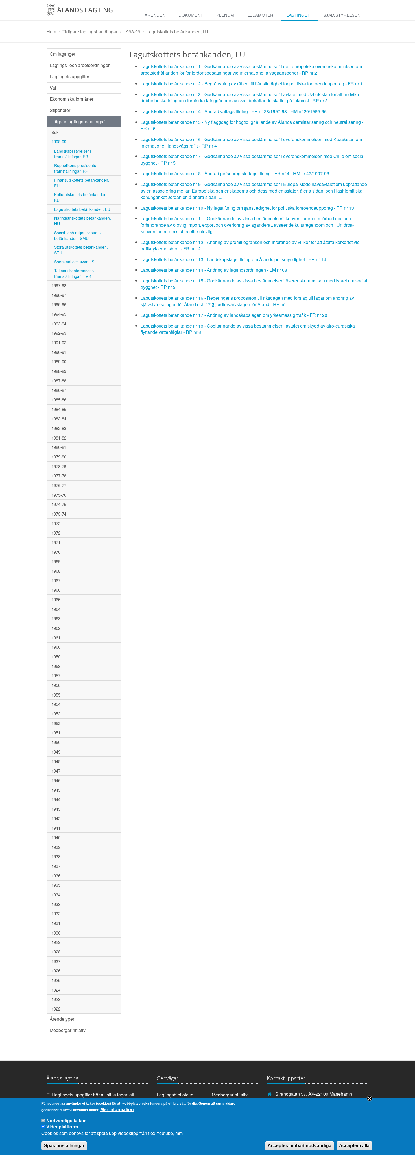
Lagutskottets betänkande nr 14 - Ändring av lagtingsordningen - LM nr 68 (214, 270)
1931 (55, 923)
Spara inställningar (64, 1145)
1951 (55, 733)
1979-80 (58, 457)
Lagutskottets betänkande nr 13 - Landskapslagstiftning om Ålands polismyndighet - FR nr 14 (233, 259)
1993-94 (58, 323)
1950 (55, 742)
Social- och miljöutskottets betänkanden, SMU (77, 235)
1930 (55, 933)
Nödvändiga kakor (66, 1120)
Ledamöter (260, 15)
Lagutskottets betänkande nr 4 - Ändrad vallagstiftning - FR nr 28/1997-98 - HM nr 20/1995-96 (234, 111)
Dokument (190, 15)
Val (53, 88)
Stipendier (60, 110)
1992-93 (58, 333)
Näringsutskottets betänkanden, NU (82, 220)
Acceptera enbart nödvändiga (299, 1145)
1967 (55, 580)
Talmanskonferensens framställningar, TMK (74, 273)
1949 (55, 752)
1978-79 (58, 466)
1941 (55, 828)
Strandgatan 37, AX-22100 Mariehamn (313, 1094)
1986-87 (58, 390)
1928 (55, 952)
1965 (55, 599)
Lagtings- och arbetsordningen (80, 65)
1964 (55, 609)
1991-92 (58, 342)
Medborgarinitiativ (68, 1030)
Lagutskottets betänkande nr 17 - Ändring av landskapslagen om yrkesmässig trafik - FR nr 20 (234, 315)
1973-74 (58, 514)
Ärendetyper (62, 1019)
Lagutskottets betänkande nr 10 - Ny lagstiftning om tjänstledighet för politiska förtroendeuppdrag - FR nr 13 (247, 208)
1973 (55, 523)
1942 (55, 818)
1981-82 (58, 438)
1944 (55, 799)
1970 (55, 552)
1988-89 (58, 371)
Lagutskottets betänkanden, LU (177, 31)
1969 (55, 561)
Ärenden (155, 15)
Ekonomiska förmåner (71, 99)
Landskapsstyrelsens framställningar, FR (73, 153)
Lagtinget (298, 15)
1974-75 (58, 504)
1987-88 (58, 381)
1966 (55, 590)
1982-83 (58, 428)
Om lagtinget (62, 54)
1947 (55, 771)
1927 (55, 961)
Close (369, 1098)
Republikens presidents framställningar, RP (75, 168)
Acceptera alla (354, 1145)
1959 (55, 656)
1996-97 (58, 295)
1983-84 (58, 418)
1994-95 (58, 314)
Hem (51, 31)
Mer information (117, 1109)
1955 (55, 695)
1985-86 (58, 400)
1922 (55, 1009)
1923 (55, 999)
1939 (55, 847)
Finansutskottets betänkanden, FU (81, 183)
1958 (55, 666)
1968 (55, 571)
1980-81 (58, 447)
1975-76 (58, 495)
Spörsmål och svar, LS (74, 262)
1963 (55, 618)
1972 (55, 533)
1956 (55, 685)
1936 (55, 876)
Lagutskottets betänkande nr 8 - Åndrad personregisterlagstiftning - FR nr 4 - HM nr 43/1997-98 (235, 173)
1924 (55, 990)
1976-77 (58, 485)
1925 (55, 980)
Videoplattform (62, 1126)
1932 (55, 913)
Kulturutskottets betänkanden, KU (81, 197)
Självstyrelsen (342, 15)
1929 (55, 942)
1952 (55, 723)
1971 (55, 542)
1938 (55, 856)
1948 (55, 761)
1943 (55, 809)
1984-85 (58, 409)
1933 (55, 904)
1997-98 (58, 285)
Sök (55, 132)
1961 (55, 638)
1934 (55, 894)
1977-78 (58, 476)
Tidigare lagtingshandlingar (89, 31)
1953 (55, 714)
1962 (55, 628)
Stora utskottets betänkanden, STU (81, 250)
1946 (55, 780)
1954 (55, 704)
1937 (55, 866)
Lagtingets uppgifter (69, 76)
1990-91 (58, 352)
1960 (55, 647)
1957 (55, 675)
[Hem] (85, 12)
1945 (55, 790)
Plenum (225, 15)
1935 (55, 885)
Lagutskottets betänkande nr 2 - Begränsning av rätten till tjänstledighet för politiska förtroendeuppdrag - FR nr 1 (252, 83)
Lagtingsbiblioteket (176, 1094)
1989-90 (58, 361)
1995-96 (58, 304)
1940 (55, 837)
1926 (55, 971)
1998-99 (132, 31)
